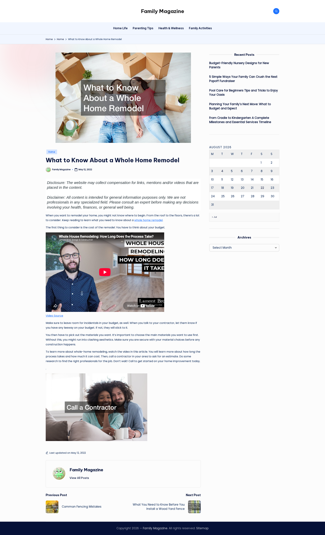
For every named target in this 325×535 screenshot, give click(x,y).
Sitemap (202, 528)
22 (262, 188)
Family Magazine (162, 11)
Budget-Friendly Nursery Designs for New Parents (239, 65)
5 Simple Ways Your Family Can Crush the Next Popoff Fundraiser (243, 79)
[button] (79, 478)
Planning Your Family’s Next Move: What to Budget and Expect (240, 106)
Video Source (54, 316)
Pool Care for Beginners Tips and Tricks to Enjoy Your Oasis (243, 92)
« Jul (214, 217)
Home (51, 151)
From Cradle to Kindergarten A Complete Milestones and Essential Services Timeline (240, 120)
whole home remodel (148, 220)
